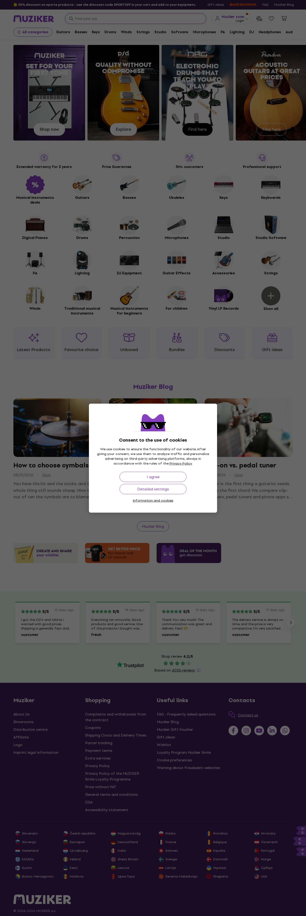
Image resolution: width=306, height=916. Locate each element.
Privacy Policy (180, 463)
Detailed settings (153, 489)
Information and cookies (153, 500)
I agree (153, 477)
